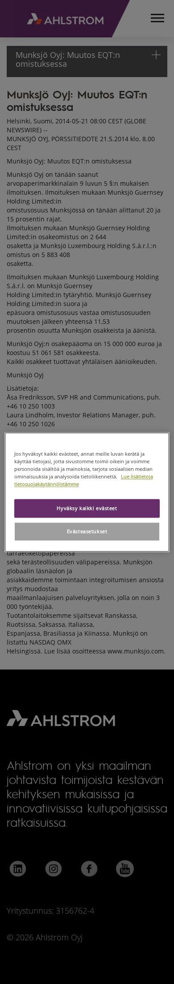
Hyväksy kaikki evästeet (87, 508)
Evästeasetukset (87, 531)
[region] (87, 492)
